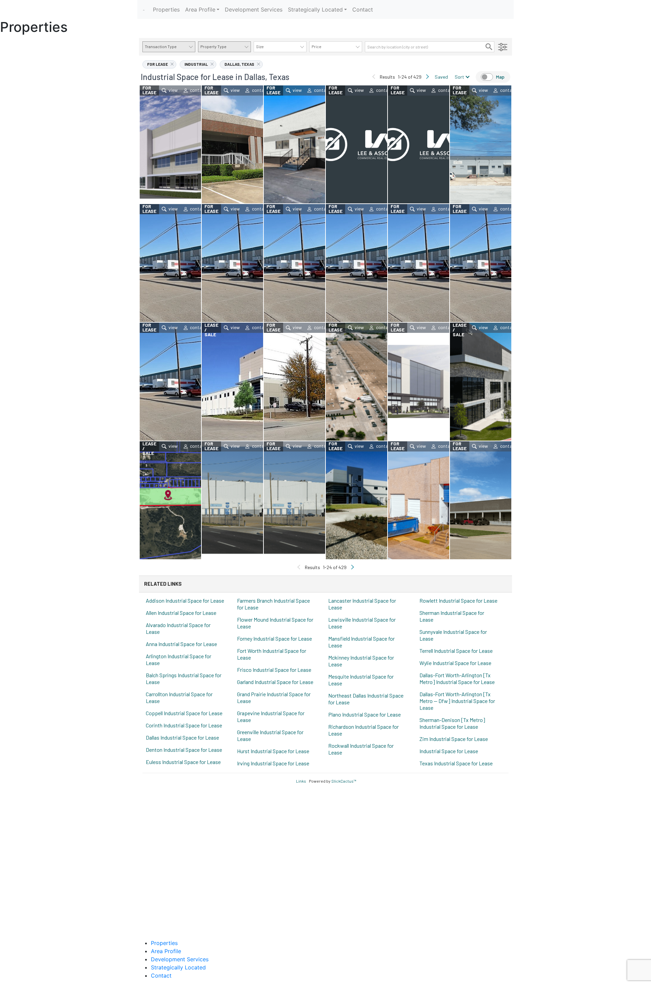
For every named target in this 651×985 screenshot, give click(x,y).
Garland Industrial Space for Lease (275, 682)
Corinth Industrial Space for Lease (184, 725)
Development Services (253, 9)
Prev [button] (374, 77)
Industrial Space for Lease (448, 751)
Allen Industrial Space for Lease (181, 612)
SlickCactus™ (343, 781)
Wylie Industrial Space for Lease (455, 663)
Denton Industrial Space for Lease (184, 749)
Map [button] (500, 77)
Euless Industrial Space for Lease (183, 762)
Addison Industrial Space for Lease (185, 600)
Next (427, 77)
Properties (166, 9)
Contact (362, 9)
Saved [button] (441, 77)
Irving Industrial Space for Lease (273, 763)
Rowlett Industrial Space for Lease (458, 600)
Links (301, 781)
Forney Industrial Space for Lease (274, 638)
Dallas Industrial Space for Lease (182, 737)
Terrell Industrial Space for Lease (456, 650)
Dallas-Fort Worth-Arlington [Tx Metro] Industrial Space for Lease (457, 678)
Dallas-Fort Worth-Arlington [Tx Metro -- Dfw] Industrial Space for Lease (457, 701)
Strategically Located (315, 9)
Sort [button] (459, 77)
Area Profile (200, 9)
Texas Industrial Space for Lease (456, 763)
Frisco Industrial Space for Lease (274, 669)
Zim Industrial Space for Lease (453, 739)
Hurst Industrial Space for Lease (273, 751)
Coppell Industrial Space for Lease (184, 713)
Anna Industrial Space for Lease (181, 644)
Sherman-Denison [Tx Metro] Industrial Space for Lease (452, 723)
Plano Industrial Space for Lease (364, 714)
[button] (489, 47)
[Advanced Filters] (503, 46)
